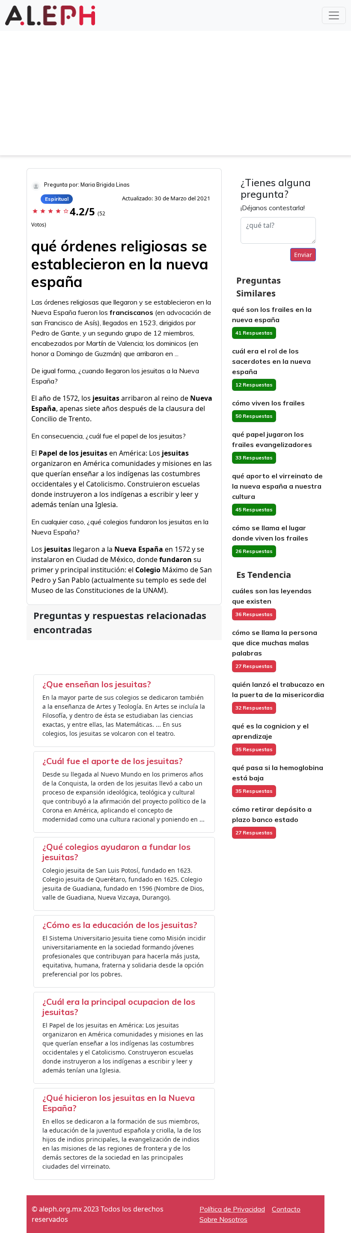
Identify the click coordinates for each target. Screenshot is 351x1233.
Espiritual (56, 199)
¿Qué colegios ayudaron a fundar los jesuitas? (116, 851)
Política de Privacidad (232, 1209)
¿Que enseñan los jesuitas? (96, 684)
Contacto (286, 1209)
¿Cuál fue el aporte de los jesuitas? (112, 761)
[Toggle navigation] (334, 15)
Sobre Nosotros (223, 1219)
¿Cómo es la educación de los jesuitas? (119, 924)
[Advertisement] (175, 95)
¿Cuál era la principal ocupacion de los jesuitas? (118, 1006)
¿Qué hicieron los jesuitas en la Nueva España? (118, 1102)
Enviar (303, 255)
